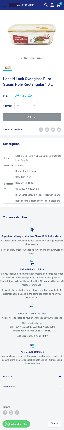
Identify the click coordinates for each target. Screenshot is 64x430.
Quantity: (8, 105)
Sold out (32, 117)
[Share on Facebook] (41, 129)
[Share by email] (59, 129)
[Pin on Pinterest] (47, 129)
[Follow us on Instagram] (11, 412)
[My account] (52, 5)
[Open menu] (4, 5)
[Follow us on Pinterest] (17, 412)
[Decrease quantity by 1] (18, 105)
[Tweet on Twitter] (53, 129)
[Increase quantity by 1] (34, 105)
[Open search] (46, 5)
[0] (58, 5)
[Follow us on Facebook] (5, 412)
